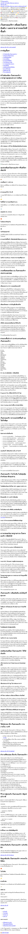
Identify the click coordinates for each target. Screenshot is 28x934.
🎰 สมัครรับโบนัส (5, 932)
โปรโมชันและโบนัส (7, 62)
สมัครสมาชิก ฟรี (22, 6)
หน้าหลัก (3, 3)
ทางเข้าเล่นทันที (12, 47)
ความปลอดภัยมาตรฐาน (8, 63)
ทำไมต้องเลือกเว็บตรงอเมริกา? (10, 54)
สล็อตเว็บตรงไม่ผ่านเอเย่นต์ (9, 925)
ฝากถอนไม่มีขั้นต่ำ (7, 60)
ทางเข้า (5, 737)
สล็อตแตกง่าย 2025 (7, 922)
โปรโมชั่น (7, 3)
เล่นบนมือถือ (6, 65)
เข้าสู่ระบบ (12, 3)
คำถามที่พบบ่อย (6, 68)
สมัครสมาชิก (4, 4)
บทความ (17, 3)
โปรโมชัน (3, 517)
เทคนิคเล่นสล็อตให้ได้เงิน (9, 67)
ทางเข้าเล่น (4, 881)
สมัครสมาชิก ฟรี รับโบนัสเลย (7, 855)
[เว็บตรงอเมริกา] (4, 1)
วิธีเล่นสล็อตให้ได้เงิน (8, 924)
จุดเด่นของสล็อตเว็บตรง (8, 55)
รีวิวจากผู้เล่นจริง (7, 72)
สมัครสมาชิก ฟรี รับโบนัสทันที (7, 751)
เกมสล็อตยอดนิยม (7, 57)
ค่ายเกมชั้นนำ (6, 59)
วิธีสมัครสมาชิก (6, 70)
